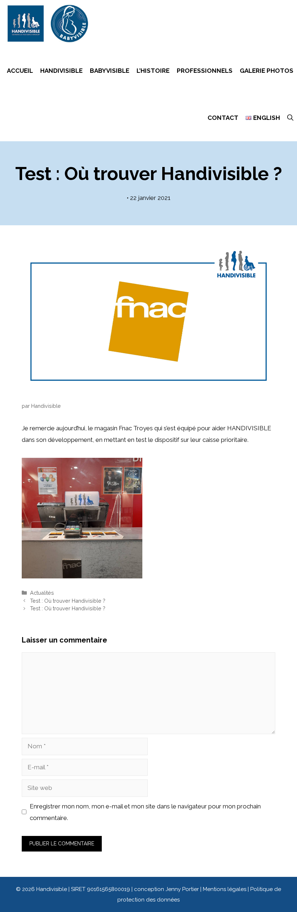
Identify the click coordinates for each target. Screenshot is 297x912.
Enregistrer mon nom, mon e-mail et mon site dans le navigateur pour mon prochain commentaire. (145, 812)
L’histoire (153, 70)
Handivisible (61, 70)
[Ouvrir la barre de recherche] (290, 117)
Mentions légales (225, 889)
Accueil (20, 70)
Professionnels (205, 70)
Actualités (42, 593)
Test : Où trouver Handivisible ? (67, 601)
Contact (223, 117)
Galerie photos (266, 70)
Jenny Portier (182, 889)
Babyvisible (109, 70)
